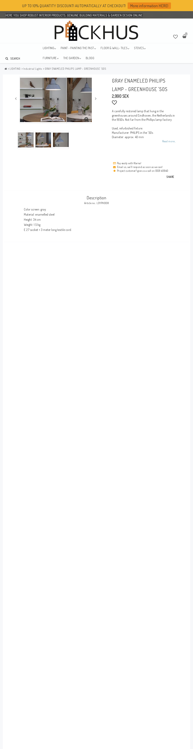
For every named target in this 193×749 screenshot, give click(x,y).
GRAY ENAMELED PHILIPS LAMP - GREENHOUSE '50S (75, 68)
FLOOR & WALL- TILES (114, 48)
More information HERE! (149, 5)
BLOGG (90, 58)
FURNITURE (50, 58)
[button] (175, 37)
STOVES (139, 48)
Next (95, 98)
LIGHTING (48, 48)
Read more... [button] (169, 141)
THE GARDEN (71, 58)
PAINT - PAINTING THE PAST (77, 48)
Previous (16, 98)
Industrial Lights (32, 68)
